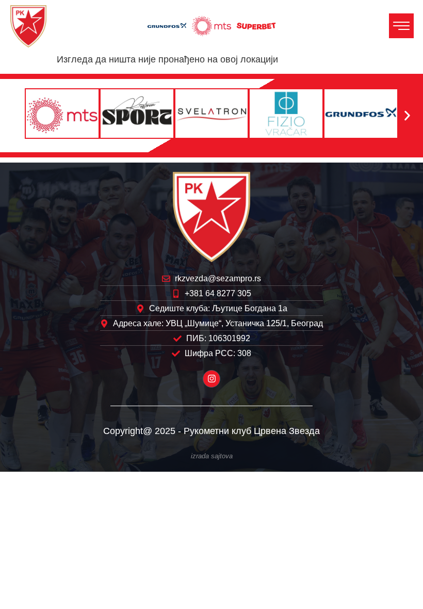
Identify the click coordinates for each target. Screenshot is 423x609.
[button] (15, 115)
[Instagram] (211, 379)
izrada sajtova (212, 456)
